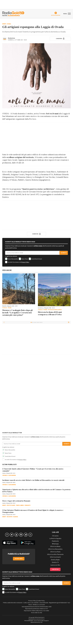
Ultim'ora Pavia (55, 552)
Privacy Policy (25, 262)
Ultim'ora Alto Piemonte (55, 554)
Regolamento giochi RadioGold (58, 603)
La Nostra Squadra (55, 538)
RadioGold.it (41, 617)
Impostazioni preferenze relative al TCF (36, 609)
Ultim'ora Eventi (55, 557)
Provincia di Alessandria (55, 310)
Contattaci (55, 569)
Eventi (4, 24)
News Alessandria (13, 259)
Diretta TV (55, 562)
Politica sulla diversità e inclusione (12, 603)
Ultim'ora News (55, 546)
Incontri (9, 517)
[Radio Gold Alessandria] (13, 14)
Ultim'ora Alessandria (55, 549)
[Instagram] (21, 535)
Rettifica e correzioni (39, 605)
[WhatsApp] (30, 535)
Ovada (9, 24)
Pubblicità (55, 541)
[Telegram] (26, 535)
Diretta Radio (55, 560)
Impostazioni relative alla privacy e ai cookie (36, 611)
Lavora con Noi (55, 565)
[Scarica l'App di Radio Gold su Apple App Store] (9, 542)
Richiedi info (19, 558)
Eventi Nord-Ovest (36, 259)
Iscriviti (64, 253)
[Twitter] (12, 535)
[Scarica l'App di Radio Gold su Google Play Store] (27, 542)
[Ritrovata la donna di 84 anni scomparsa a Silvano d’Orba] (54, 289)
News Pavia (24, 259)
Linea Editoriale (43, 603)
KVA (41, 622)
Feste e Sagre (11, 505)
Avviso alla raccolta (36, 613)
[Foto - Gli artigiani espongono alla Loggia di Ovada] (36, 75)
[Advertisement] (36, 137)
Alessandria (12, 475)
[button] (69, 322)
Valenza (15, 517)
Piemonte (27, 505)
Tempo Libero (20, 505)
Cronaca (4, 308)
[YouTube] (16, 535)
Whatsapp (55, 544)
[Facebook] (7, 535)
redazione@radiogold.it (43, 620)
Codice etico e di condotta (30, 603)
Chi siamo (55, 536)
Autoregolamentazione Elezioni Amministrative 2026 (36, 607)
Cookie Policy (41, 601)
